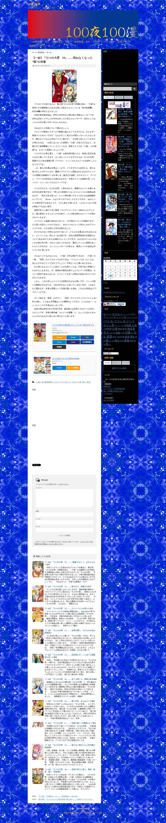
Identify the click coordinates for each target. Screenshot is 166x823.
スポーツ (129, 317)
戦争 (114, 337)
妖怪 (111, 333)
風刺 (131, 341)
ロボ (122, 326)
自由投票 (107, 363)
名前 (37, 511)
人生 (134, 325)
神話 (113, 341)
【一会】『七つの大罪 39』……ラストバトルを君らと (67, 608)
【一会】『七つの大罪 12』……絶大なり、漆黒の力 (66, 586)
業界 (127, 336)
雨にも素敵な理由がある (113, 391)
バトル (55, 382)
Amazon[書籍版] (73, 368)
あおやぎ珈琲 (108, 400)
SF (104, 314)
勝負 (120, 329)
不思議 (127, 325)
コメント (39, 488)
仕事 (115, 328)
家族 (118, 332)
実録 (114, 333)
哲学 (125, 329)
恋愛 (128, 332)
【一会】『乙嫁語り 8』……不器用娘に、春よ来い (58, 796)
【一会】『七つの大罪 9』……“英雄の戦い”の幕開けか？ (68, 723)
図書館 (59, 347)
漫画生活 (107, 386)
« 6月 (105, 282)
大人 (106, 332)
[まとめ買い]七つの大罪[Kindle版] (65, 358)
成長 (109, 336)
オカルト (117, 314)
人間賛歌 (107, 329)
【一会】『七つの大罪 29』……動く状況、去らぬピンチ (68, 701)
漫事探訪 (119, 97)
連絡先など (117, 363)
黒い (108, 344)
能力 (89, 382)
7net (87, 337)
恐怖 (132, 333)
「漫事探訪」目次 (61, 41)
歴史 (132, 336)
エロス (109, 314)
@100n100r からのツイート (114, 292)
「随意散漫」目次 (81, 41)
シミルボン (107, 393)
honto (59, 342)
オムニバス (127, 314)
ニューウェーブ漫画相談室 (114, 389)
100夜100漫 (34, 3)
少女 (123, 333)
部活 (122, 341)
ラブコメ (117, 326)
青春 (126, 340)
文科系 (119, 337)
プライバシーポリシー (103, 41)
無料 (114, 368)
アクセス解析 (121, 368)
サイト (38, 527)
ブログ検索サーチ (110, 301)
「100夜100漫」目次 (39, 41)
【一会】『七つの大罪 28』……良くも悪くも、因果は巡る (69, 679)
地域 (129, 328)
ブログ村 (126, 363)
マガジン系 (76, 382)
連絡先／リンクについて (41, 46)
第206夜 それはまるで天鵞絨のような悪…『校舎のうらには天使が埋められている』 (125, 141)
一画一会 (39, 382)
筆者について (124, 41)
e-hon (73, 342)
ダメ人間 (134, 317)
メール (38, 519)
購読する (109, 84)
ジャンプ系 (121, 317)
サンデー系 (111, 317)
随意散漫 (48, 382)
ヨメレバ (60, 330)
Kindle (73, 337)
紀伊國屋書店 (87, 342)
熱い (84, 382)
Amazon (59, 337)
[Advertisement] (51, 407)
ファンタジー (65, 382)
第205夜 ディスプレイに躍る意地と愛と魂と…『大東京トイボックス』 (66, 799)
